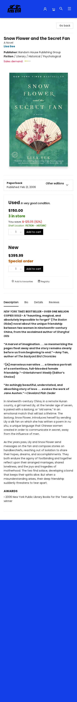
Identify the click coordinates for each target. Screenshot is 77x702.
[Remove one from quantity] (11, 232)
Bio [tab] (26, 302)
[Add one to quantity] (21, 232)
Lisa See (9, 46)
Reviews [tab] (54, 302)
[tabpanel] (38, 410)
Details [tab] (38, 302)
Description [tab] (11, 302)
